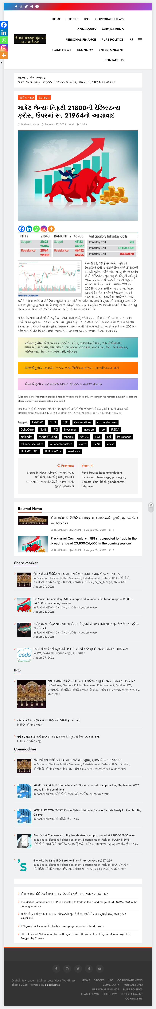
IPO (87, 19)
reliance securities (32, 444)
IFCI (55, 429)
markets (68, 437)
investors (89, 429)
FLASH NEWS (62, 50)
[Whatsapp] (36, 229)
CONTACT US (114, 60)
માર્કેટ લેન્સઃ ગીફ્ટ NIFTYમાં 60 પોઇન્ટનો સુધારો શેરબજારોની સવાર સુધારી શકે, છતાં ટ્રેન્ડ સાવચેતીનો (73, 916)
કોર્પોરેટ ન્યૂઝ (26, 98)
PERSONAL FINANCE (80, 39)
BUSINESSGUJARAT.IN (67, 530)
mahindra (26, 437)
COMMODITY (86, 29)
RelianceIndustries (60, 444)
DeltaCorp (27, 429)
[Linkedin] (29, 229)
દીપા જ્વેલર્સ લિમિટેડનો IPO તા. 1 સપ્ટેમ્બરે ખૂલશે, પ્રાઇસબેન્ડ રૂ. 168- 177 (64, 894)
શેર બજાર (44, 98)
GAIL (43, 429)
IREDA (115, 429)
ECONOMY (85, 50)
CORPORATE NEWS (109, 19)
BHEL (53, 422)
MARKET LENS (48, 437)
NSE (98, 437)
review (82, 444)
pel (109, 437)
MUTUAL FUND (113, 29)
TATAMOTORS (29, 451)
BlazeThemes (52, 985)
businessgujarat (30, 124)
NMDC (84, 437)
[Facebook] (21, 229)
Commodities (82, 422)
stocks (110, 444)
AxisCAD (37, 422)
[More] (51, 229)
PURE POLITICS (113, 39)
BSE (65, 422)
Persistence (124, 437)
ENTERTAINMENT (111, 50)
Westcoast (74, 451)
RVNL (96, 444)
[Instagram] (44, 229)
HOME (56, 19)
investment (70, 429)
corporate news (107, 422)
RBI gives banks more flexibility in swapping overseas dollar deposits (62, 926)
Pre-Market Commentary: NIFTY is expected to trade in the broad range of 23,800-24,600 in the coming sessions (94, 541)
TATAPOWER (53, 451)
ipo (103, 429)
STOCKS (73, 19)
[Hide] (1, 62)
